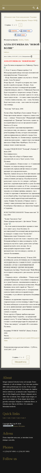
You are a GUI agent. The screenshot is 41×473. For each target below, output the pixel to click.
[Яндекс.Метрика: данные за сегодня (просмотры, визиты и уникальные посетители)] (18, 426)
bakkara (6, 52)
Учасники (33, 17)
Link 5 (24, 418)
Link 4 (19, 418)
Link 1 (5, 418)
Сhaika (26, 40)
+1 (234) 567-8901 (9, 451)
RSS (35, 20)
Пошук (30, 20)
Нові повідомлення (22, 17)
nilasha (21, 40)
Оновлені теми (10, 17)
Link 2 (9, 418)
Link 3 (14, 418)
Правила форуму (21, 20)
